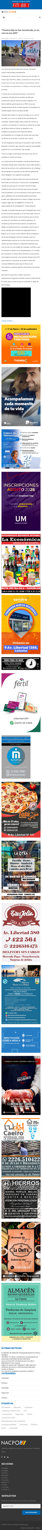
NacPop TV (5, 1482)
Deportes (20, 1414)
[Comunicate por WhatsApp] (21, 624)
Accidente (5, 1407)
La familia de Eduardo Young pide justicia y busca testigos (20, 1354)
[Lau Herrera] (21, 1251)
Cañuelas (28, 1407)
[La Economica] (21, 563)
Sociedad (4, 1471)
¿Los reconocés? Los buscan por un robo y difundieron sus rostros (17, 1362)
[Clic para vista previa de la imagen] (21, 53)
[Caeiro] (21, 1147)
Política (34, 1424)
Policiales (5, 38)
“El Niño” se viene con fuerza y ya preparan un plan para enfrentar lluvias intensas (19, 1358)
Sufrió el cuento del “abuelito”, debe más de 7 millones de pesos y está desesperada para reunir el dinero (18, 1367)
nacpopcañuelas (8, 1424)
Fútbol (29, 1414)
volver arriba (6, 321)
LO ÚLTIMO (5, 1487)
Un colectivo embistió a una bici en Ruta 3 (17, 1371)
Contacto (5, 1490)
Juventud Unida (8, 1417)
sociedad (13, 1428)
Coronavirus (6, 1414)
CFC (25, 1411)
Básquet (17, 1407)
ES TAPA (4, 1485)
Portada (4, 1468)
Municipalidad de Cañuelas (13, 1421)
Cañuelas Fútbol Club (10, 1411)
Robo (3, 1428)
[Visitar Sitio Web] (21, 663)
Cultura (4, 1478)
